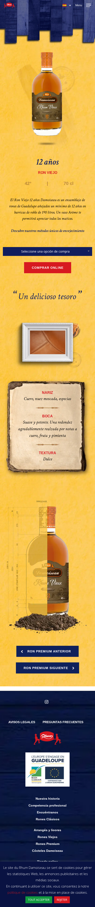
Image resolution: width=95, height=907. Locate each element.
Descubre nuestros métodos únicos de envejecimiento (47, 230)
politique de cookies (23, 892)
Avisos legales (21, 722)
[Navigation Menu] (83, 5)
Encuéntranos (47, 812)
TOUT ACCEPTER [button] (38, 900)
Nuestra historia (48, 798)
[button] (66, 5)
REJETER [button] (62, 900)
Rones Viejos (47, 837)
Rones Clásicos (47, 819)
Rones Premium (47, 844)
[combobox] (47, 251)
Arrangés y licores (47, 830)
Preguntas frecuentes (63, 722)
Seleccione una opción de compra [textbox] (45, 251)
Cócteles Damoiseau (47, 850)
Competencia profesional (47, 805)
